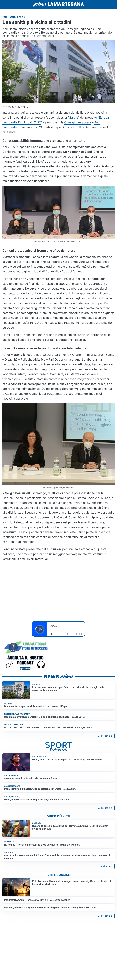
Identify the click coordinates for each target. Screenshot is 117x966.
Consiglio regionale (77, 122)
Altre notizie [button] (105, 735)
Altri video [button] (106, 866)
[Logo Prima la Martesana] (58, 4)
